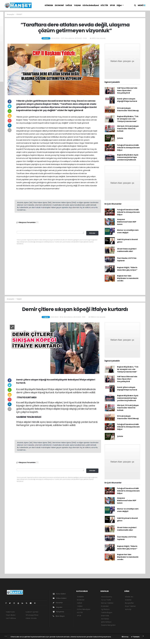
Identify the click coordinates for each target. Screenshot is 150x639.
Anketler (128, 600)
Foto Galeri (61, 594)
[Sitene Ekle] (35, 603)
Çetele (120, 138)
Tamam (136, 637)
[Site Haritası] (31, 603)
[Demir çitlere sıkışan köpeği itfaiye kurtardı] (53, 348)
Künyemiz (60, 611)
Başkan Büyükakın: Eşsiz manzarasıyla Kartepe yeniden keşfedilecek (127, 157)
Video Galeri (61, 598)
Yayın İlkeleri (10, 615)
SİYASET (19, 14)
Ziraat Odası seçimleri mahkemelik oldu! (126, 250)
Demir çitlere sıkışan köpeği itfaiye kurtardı (127, 100)
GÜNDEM (49, 5)
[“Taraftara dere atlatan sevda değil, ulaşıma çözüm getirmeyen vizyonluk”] (53, 69)
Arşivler (59, 607)
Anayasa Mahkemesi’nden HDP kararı (126, 221)
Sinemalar (105, 615)
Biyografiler (129, 603)
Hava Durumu (106, 597)
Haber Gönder (31, 618)
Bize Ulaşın (60, 616)
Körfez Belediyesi (91, 5)
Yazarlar (59, 602)
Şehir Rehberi (106, 622)
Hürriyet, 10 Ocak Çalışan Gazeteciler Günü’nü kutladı (128, 128)
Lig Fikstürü (105, 609)
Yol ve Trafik (106, 600)
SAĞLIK (69, 5)
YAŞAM (77, 5)
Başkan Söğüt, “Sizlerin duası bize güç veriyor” (127, 268)
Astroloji (128, 609)
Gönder (92, 233)
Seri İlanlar (105, 619)
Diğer (119, 5)
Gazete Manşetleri (108, 625)
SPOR (112, 5)
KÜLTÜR (104, 5)
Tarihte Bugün (106, 612)
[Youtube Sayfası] (19, 603)
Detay (125, 637)
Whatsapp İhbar (32, 615)
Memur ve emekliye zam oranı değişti (128, 231)
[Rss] (27, 603)
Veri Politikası (11, 618)
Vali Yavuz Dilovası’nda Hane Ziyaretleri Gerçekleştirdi (127, 90)
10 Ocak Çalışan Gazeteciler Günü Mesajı (128, 109)
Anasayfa (10, 14)
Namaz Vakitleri (107, 603)
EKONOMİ (59, 5)
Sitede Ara (129, 597)
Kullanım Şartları (32, 612)
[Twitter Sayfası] (11, 603)
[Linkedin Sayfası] (23, 603)
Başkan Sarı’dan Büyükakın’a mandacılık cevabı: (127, 278)
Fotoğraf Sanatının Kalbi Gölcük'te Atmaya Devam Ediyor (128, 147)
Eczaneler (105, 606)
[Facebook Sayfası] (7, 603)
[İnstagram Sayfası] (15, 603)
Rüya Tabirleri (130, 606)
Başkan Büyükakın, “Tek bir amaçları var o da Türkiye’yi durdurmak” (127, 118)
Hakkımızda (10, 612)
